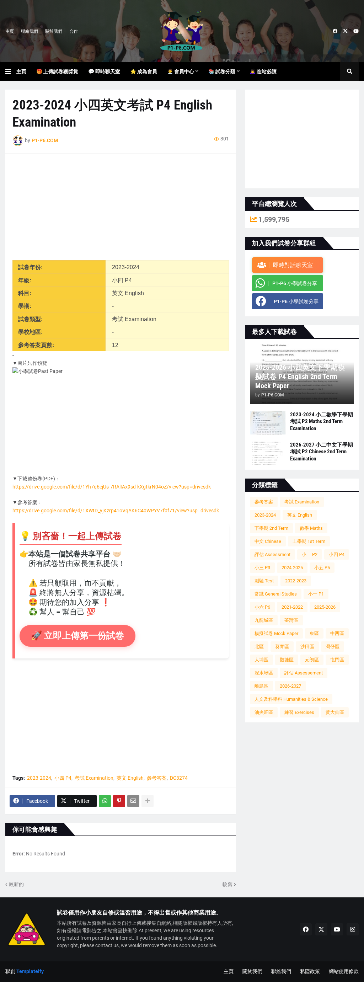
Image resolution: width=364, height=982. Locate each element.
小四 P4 (62, 777)
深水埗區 (264, 673)
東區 (314, 633)
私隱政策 (310, 971)
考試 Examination (94, 777)
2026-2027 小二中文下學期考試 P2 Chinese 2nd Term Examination (321, 452)
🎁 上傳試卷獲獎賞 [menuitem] (57, 71)
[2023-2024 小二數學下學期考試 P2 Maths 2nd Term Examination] (267, 422)
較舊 (227, 884)
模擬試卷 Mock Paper (276, 633)
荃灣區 (291, 620)
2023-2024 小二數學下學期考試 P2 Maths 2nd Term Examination (321, 421)
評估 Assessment (272, 554)
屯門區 (337, 659)
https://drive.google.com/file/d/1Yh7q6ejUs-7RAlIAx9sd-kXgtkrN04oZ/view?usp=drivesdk (111, 487)
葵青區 (282, 646)
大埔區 (261, 659)
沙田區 (307, 646)
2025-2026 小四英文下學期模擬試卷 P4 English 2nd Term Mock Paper (300, 376)
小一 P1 (316, 594)
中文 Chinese (268, 541)
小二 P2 (309, 554)
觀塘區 (287, 659)
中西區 (337, 633)
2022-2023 (295, 580)
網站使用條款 (344, 971)
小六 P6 (262, 607)
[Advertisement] (120, 210)
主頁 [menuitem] (21, 71)
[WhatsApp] (105, 801)
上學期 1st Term (309, 541)
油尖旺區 (264, 712)
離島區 (261, 686)
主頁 (9, 31)
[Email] (133, 801)
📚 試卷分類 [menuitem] (221, 71)
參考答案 (157, 777)
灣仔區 (332, 646)
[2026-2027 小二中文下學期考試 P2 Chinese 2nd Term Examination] (267, 453)
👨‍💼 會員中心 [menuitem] (180, 71)
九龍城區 (264, 620)
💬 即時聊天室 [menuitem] (104, 71)
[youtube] (356, 31)
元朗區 (312, 659)
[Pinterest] (119, 801)
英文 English (130, 777)
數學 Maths (311, 528)
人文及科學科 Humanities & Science (291, 699)
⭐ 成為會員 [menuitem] (143, 71)
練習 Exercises (299, 712)
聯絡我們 (29, 31)
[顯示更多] (147, 801)
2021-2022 (292, 607)
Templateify (30, 971)
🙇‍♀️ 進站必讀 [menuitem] (263, 71)
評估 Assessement (303, 673)
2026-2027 (290, 686)
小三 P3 (262, 567)
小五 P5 (322, 567)
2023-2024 (39, 777)
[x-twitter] (345, 31)
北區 (259, 646)
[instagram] (353, 929)
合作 (73, 31)
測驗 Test (264, 580)
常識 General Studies (276, 594)
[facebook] (335, 31)
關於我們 (53, 31)
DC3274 (179, 777)
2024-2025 (292, 567)
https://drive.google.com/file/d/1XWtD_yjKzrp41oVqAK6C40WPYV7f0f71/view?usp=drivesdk (115, 510)
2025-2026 (325, 607)
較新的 (16, 884)
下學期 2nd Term (271, 528)
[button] (10, 71)
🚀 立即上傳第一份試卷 (77, 635)
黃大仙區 (335, 712)
